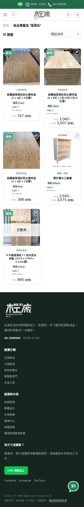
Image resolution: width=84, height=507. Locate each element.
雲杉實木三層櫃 (62, 178)
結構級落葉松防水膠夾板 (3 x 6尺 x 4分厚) (21, 96)
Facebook (10, 480)
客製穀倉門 (11, 376)
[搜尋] (14, 15)
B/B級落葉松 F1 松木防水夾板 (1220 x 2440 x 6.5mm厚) (21, 258)
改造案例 (9, 402)
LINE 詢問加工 (16, 470)
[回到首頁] (18, 312)
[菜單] (5, 15)
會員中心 (9, 420)
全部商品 (9, 357)
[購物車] (78, 15)
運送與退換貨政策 (14, 433)
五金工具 (9, 382)
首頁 (6, 25)
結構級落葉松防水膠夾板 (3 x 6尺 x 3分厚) (21, 179)
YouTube (39, 480)
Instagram (25, 480)
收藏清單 (9, 427)
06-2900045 (12, 338)
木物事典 (9, 414)
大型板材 (9, 363)
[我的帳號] (68, 15)
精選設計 (9, 408)
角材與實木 (11, 370)
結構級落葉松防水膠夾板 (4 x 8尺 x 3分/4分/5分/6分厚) (62, 98)
